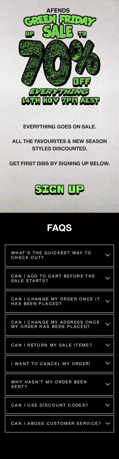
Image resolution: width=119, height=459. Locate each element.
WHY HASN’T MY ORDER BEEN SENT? (49, 384)
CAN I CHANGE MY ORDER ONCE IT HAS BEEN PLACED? (55, 301)
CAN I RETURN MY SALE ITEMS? (52, 345)
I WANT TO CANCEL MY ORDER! (51, 363)
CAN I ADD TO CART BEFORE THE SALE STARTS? (53, 278)
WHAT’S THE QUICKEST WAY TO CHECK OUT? (51, 255)
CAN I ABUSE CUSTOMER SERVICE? (56, 423)
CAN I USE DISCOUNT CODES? (50, 405)
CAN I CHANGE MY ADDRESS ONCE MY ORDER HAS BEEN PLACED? (55, 324)
